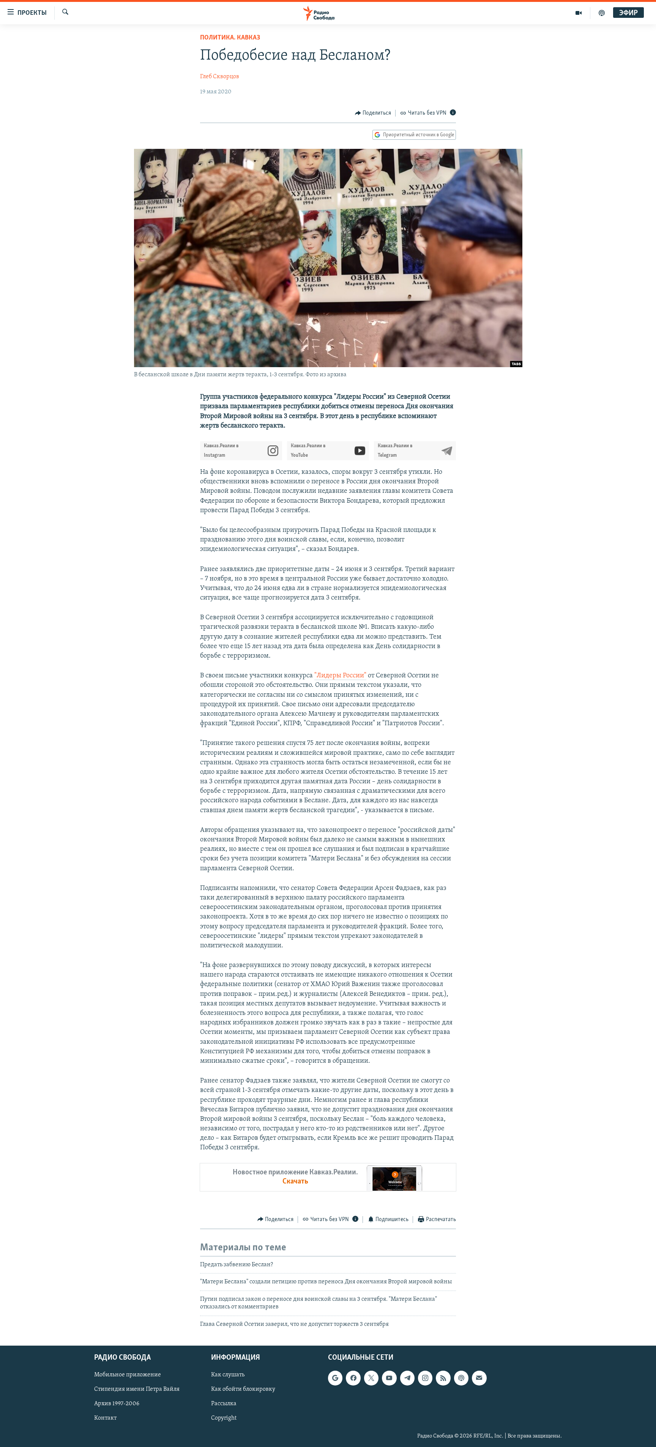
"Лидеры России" (340, 675)
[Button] (373, 113)
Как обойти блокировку (243, 1389)
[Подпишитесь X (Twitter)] (371, 1378)
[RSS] (443, 1378)
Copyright (224, 1418)
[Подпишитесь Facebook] (353, 1378)
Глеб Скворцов (219, 77)
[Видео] (578, 13)
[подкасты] (601, 13)
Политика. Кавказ (230, 38)
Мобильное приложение (127, 1375)
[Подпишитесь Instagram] (425, 1378)
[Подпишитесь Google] (335, 1378)
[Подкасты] (461, 1378)
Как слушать (227, 1375)
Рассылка (224, 1404)
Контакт (105, 1418)
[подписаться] (479, 1378)
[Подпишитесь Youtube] (389, 1378)
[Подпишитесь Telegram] (407, 1378)
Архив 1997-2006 (116, 1404)
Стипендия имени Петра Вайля (137, 1389)
